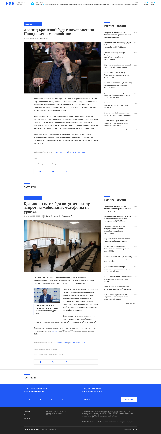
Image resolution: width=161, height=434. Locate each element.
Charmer (134, 429)
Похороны (55, 164)
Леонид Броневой (44, 164)
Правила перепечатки (31, 429)
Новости (58, 152)
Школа (60, 354)
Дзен (66, 152)
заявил (54, 331)
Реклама (27, 419)
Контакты (27, 415)
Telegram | (77, 152)
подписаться (129, 399)
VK (70, 152)
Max (83, 152)
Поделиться (44, 38)
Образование (42, 354)
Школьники (53, 354)
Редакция (27, 411)
